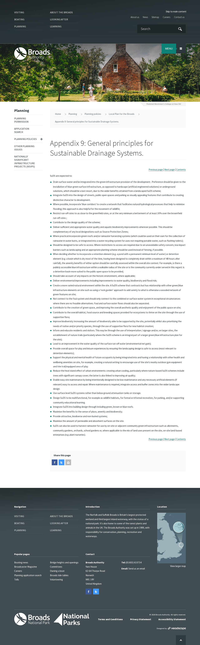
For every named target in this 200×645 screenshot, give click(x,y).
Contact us (179, 17)
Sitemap (155, 17)
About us (135, 17)
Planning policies (25, 139)
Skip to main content (176, 11)
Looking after (59, 19)
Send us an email (136, 568)
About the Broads (61, 12)
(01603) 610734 (134, 562)
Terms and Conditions (110, 619)
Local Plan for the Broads (121, 113)
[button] (55, 462)
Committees (56, 566)
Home (58, 113)
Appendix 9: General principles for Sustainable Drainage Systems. (87, 121)
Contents (181, 169)
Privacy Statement (140, 619)
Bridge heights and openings (64, 562)
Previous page (156, 169)
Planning (20, 26)
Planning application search (28, 575)
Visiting (19, 12)
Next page (169, 169)
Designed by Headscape (177, 628)
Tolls (16, 579)
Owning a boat (57, 570)
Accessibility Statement (172, 619)
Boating (19, 19)
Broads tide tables (59, 575)
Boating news (21, 562)
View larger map (178, 566)
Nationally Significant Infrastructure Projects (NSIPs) (24, 161)
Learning (55, 26)
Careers (166, 17)
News (145, 17)
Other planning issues (24, 148)
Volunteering (56, 579)
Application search (21, 130)
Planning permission (21, 120)
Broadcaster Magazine (25, 566)
